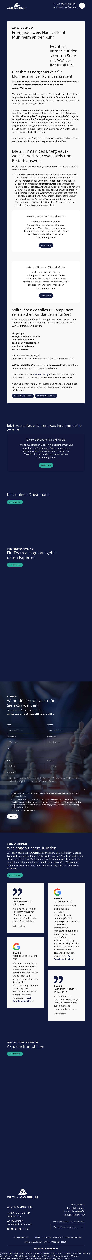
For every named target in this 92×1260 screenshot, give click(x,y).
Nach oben (79, 1204)
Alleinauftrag (40, 374)
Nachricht (12, 772)
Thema (10, 725)
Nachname (52, 736)
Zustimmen (46, 245)
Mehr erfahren (15, 1116)
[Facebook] (8, 1228)
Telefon (50, 760)
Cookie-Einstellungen (33, 1242)
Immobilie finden (76, 1208)
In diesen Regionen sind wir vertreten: (69, 1221)
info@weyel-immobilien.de (19, 1224)
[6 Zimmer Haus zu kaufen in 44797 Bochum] (66, 1133)
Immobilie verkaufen (74, 1211)
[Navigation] (82, 6)
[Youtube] (24, 1228)
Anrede (50, 725)
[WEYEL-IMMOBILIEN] (16, 5)
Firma (9, 748)
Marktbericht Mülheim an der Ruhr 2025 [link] (46, 521)
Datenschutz (58, 1237)
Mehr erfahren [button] (19, 926)
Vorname (11, 736)
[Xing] (16, 1228)
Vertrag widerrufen (21, 1237)
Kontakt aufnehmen (22, 396)
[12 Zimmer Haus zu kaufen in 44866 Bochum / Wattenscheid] (25, 1133)
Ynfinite (51, 1248)
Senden (12, 816)
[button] (29, 60)
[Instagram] (12, 1228)
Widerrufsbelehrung (73, 1237)
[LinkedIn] (20, 1228)
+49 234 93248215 (15, 1221)
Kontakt (37, 1237)
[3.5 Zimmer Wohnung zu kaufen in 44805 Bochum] (66, 1080)
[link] (13, 523)
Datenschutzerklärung (58, 793)
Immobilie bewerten (46, 396)
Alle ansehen (14, 502)
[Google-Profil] (28, 1228)
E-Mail (10, 760)
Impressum (46, 1237)
